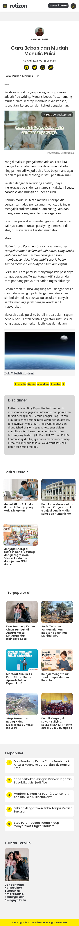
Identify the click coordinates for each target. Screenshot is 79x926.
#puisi (31, 384)
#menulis (20, 384)
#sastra (56, 384)
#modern (43, 384)
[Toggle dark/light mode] (73, 6)
